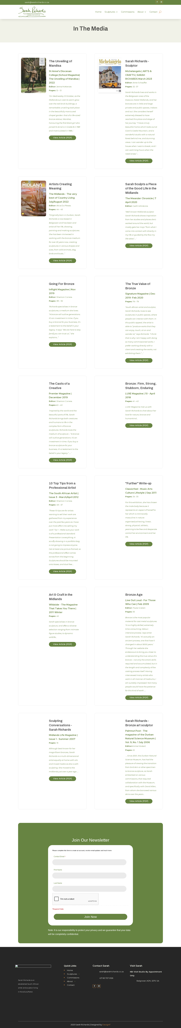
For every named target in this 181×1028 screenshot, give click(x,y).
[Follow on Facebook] (157, 2)
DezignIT (106, 1024)
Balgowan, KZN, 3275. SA (148, 981)
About (140, 12)
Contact (153, 12)
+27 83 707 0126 (106, 978)
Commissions (127, 12)
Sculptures (110, 12)
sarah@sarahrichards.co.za (37, 2)
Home (98, 12)
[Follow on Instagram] (161, 2)
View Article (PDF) (62, 137)
